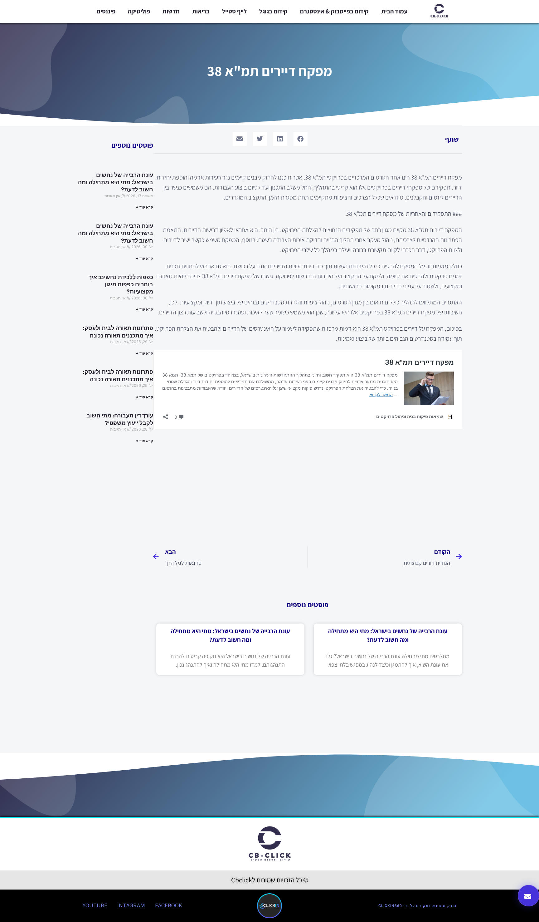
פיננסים (106, 11)
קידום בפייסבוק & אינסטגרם (334, 11)
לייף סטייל (234, 11)
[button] (301, 139)
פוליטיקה (139, 11)
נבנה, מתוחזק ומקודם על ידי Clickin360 (417, 906)
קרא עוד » (144, 207)
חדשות (171, 11)
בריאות (201, 11)
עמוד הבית (394, 11)
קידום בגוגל (273, 11)
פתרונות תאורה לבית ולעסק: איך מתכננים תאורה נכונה (118, 332)
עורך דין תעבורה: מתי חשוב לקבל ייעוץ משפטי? (119, 419)
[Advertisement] (307, 485)
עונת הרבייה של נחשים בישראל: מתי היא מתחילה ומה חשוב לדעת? (115, 182)
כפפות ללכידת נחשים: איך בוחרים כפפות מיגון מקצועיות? (121, 284)
